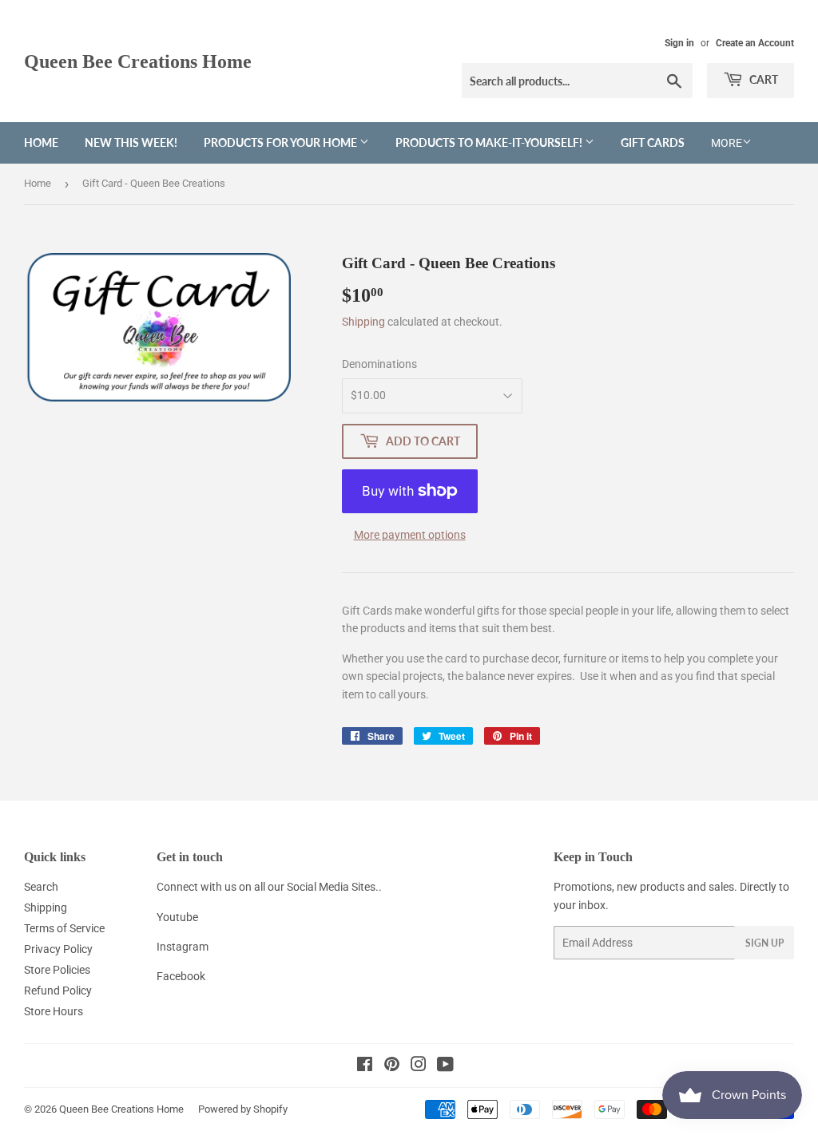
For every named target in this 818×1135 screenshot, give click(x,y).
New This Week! (131, 142)
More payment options (410, 534)
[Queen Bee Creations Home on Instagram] (419, 1066)
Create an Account (755, 43)
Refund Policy (58, 990)
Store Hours (53, 1011)
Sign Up (764, 943)
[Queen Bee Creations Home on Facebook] (364, 1066)
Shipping (363, 321)
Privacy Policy (58, 949)
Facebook (181, 976)
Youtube (177, 917)
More (726, 142)
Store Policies (57, 969)
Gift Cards (653, 142)
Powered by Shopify (243, 1109)
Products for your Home (281, 142)
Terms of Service (64, 928)
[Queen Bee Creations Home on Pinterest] (391, 1066)
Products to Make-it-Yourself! (490, 142)
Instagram (182, 946)
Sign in (679, 43)
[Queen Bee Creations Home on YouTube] (445, 1066)
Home (41, 142)
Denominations (379, 364)
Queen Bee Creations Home (138, 61)
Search (41, 886)
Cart (762, 79)
